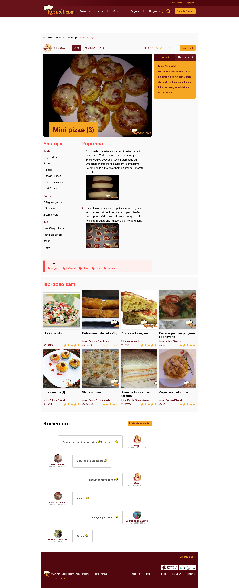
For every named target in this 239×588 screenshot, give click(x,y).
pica (98, 268)
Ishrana (99, 11)
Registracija (177, 3)
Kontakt (104, 574)
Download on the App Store (169, 567)
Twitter (149, 574)
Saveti (117, 11)
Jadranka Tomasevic (137, 520)
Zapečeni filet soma (177, 377)
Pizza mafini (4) (61, 377)
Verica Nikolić (58, 464)
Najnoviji (164, 57)
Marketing (95, 574)
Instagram (176, 574)
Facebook (135, 574)
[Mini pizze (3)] (115, 187)
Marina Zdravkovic (58, 539)
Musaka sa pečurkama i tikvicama (174, 71)
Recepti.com (59, 10)
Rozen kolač (165, 92)
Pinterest (191, 574)
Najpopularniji (185, 57)
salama (111, 268)
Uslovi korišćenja (82, 574)
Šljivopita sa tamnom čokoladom (174, 82)
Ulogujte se (190, 3)
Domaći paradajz (167, 66)
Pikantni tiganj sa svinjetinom (174, 87)
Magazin (135, 11)
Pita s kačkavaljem (139, 318)
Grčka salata (61, 318)
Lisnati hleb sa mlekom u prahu (174, 76)
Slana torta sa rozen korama (139, 377)
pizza (85, 268)
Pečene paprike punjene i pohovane (177, 318)
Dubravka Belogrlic (58, 502)
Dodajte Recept (185, 11)
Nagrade (154, 11)
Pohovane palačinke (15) (100, 318)
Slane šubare (100, 377)
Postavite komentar (139, 423)
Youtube (162, 574)
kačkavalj (71, 268)
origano (55, 268)
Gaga (63, 48)
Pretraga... (168, 11)
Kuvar (83, 11)
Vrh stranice (186, 557)
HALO (62, 578)
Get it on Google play (187, 567)
